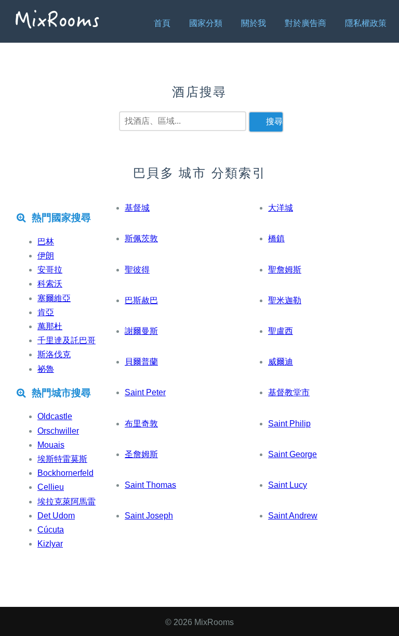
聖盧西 (280, 331)
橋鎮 (276, 238)
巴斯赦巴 (141, 300)
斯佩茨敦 (141, 238)
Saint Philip (289, 423)
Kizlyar (50, 543)
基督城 (137, 207)
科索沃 (49, 283)
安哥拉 (49, 269)
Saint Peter (145, 392)
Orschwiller (58, 430)
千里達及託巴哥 (66, 340)
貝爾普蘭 (141, 361)
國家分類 (205, 23)
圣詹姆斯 (141, 454)
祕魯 (45, 369)
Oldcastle (54, 416)
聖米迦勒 (284, 300)
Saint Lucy (287, 485)
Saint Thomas (150, 485)
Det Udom (56, 515)
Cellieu (50, 487)
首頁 (162, 23)
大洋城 (280, 207)
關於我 (253, 23)
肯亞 (45, 312)
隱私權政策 (366, 23)
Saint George (292, 454)
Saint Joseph (149, 515)
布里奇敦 (141, 423)
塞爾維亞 (54, 298)
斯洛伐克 (54, 354)
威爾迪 (280, 361)
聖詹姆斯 (284, 269)
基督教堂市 (289, 392)
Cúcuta (50, 529)
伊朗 (45, 255)
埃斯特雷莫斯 (62, 459)
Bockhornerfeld (65, 473)
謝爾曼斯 (141, 331)
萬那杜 (49, 326)
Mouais (50, 444)
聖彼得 (137, 269)
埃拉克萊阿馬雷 (66, 501)
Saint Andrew (292, 515)
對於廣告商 (305, 23)
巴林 (45, 241)
